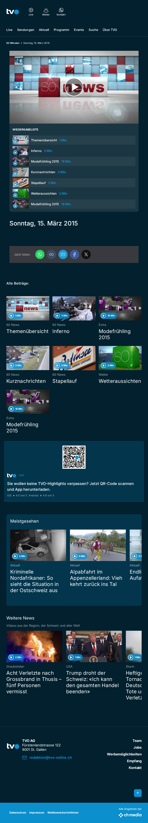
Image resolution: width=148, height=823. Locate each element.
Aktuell (44, 30)
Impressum (36, 812)
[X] (86, 254)
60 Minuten (12, 43)
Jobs (138, 747)
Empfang (134, 761)
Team (137, 741)
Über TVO (110, 30)
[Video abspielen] (74, 87)
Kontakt (135, 768)
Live (9, 30)
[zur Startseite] (13, 11)
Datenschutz (17, 812)
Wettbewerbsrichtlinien (63, 812)
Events (79, 30)
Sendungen (25, 30)
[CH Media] (130, 814)
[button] (51, 254)
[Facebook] (74, 254)
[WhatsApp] (40, 254)
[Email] (63, 254)
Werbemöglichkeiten (124, 754)
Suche (93, 30)
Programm (61, 30)
